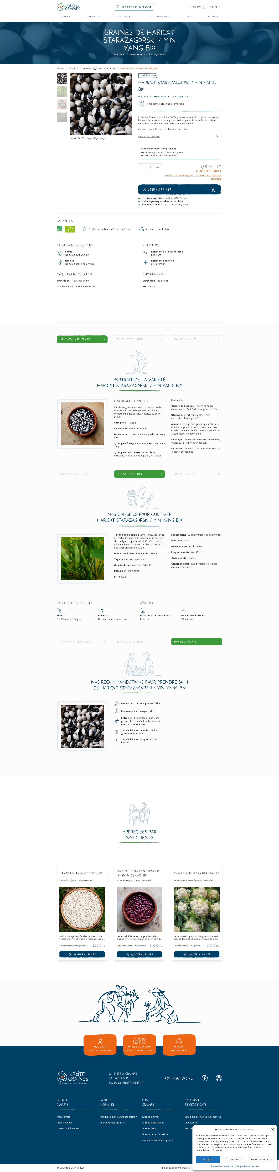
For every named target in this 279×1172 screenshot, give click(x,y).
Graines (65, 16)
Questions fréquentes (68, 1128)
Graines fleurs (149, 1128)
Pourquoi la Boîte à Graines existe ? (118, 1116)
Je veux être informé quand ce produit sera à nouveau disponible (193, 177)
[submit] (82, 954)
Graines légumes (151, 1116)
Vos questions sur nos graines (157, 1140)
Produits (73, 68)
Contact (213, 16)
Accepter (208, 1159)
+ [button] (158, 167)
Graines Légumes (92, 68)
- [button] (142, 167)
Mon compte (63, 1116)
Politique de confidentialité (221, 1166)
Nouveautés (93, 16)
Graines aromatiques (153, 1122)
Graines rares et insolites (155, 1134)
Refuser (234, 1159)
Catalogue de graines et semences (203, 1116)
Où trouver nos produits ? (112, 1122)
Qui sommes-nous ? (160, 16)
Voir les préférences (261, 1159)
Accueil (60, 68)
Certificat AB (191, 1122)
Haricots (111, 68)
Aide (189, 16)
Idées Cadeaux (124, 16)
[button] (272, 1129)
